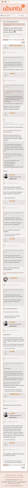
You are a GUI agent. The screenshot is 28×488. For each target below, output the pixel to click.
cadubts (12, 73)
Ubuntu (10, 483)
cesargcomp (13, 278)
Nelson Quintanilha (16, 45)
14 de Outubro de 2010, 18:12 (12, 284)
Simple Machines (19, 485)
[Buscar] (18, 15)
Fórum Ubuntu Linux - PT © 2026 (14, 475)
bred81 (12, 351)
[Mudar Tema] (9, 1)
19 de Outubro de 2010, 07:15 (12, 330)
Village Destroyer (15, 394)
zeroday (12, 201)
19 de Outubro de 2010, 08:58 (12, 358)
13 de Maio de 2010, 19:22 (12, 52)
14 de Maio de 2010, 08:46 (12, 80)
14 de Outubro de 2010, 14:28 (12, 245)
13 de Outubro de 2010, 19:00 (12, 207)
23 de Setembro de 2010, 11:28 (9, 122)
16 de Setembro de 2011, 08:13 (12, 421)
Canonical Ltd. (16, 483)
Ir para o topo (20, 477)
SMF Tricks (20, 479)
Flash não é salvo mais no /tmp (10, 311)
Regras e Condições (12, 477)
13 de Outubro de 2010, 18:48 (12, 183)
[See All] (4, 21)
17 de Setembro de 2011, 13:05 (12, 449)
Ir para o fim (5, 39)
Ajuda (5, 477)
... (17, 39)
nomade (12, 175)
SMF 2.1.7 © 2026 (9, 485)
